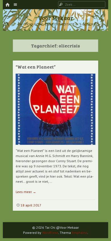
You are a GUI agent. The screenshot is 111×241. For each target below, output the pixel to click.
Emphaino (79, 232)
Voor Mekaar (55, 18)
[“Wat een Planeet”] (55, 147)
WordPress (50, 232)
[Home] (7, 5)
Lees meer (26, 192)
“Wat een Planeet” (36, 67)
